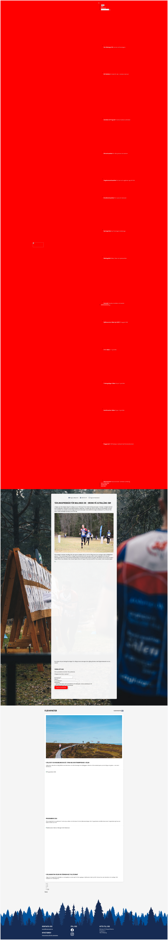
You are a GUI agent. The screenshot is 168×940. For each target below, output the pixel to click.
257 (48, 889)
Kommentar (57, 678)
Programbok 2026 (51, 818)
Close (103, 5)
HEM (102, 6)
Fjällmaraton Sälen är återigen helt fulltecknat (62, 874)
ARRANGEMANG (105, 304)
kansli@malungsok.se (47, 929)
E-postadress (58, 681)
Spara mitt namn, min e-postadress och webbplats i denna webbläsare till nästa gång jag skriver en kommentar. (73, 684)
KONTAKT (103, 486)
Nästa (46, 892)
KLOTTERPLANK (105, 483)
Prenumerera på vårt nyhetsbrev (50, 935)
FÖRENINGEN (105, 9)
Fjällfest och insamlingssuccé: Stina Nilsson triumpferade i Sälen (67, 762)
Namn (56, 679)
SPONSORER (104, 484)
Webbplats (57, 682)
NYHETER (103, 8)
